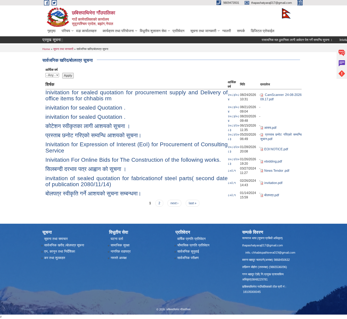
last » (192, 203)
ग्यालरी (226, 31)
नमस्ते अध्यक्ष (119, 258)
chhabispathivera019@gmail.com (273, 252)
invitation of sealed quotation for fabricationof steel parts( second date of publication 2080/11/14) (136, 181)
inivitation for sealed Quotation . (85, 108)
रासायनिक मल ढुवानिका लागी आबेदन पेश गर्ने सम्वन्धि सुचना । (290, 40)
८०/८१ (232, 170)
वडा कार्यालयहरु (86, 31)
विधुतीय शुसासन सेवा (153, 31)
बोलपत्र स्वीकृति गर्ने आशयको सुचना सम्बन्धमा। (93, 193)
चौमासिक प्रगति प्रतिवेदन (193, 245)
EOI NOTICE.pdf (276, 149)
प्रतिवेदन (178, 31)
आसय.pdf (270, 127)
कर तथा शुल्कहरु (54, 258)
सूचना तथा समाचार (56, 239)
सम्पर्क (241, 31)
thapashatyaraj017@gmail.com (262, 245)
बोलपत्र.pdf (271, 195)
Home (46, 49)
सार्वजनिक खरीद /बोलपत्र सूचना (64, 245)
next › (174, 203)
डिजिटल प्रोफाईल (262, 31)
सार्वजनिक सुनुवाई (188, 251)
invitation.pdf (273, 183)
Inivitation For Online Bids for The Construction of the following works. (133, 160)
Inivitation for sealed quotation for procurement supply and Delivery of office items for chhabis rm (136, 95)
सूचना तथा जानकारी (203, 31)
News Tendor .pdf (276, 170)
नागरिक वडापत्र (121, 251)
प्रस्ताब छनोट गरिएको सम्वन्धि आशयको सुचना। (93, 135)
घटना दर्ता (117, 239)
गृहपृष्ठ (51, 31)
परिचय (66, 31)
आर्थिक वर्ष (51, 69)
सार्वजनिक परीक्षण (188, 258)
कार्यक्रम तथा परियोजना (118, 31)
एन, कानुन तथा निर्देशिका (59, 251)
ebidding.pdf (273, 161)
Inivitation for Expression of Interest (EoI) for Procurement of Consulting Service (136, 147)
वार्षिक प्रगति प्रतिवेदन (191, 239)
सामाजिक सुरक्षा (120, 245)
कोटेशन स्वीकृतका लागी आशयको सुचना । (87, 126)
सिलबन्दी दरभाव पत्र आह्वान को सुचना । (86, 169)
